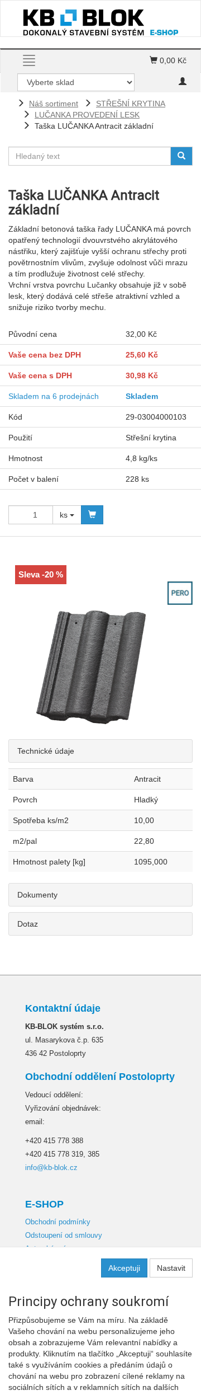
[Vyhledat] (181, 156)
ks (65, 514)
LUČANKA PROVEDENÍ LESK (87, 114)
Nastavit (171, 1268)
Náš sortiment (53, 103)
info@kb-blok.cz (51, 1167)
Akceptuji (124, 1268)
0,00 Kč (171, 60)
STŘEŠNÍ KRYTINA (130, 103)
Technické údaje (45, 750)
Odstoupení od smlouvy (63, 1235)
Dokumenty (37, 894)
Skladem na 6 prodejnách (53, 396)
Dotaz (27, 923)
